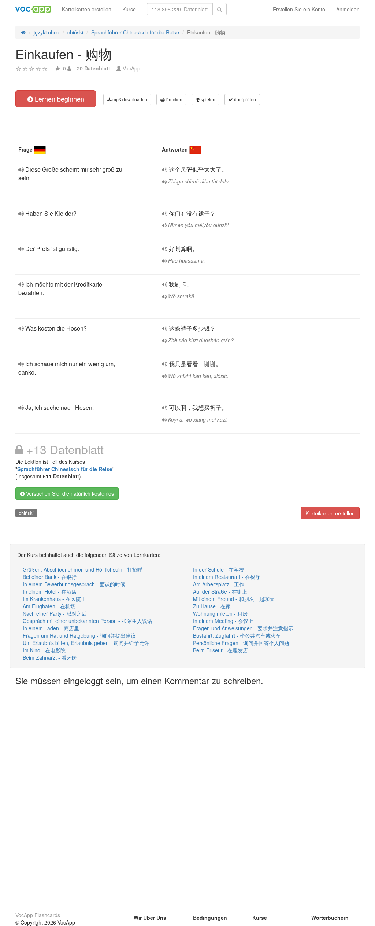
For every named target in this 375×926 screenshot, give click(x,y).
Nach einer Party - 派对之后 (55, 613)
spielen (207, 99)
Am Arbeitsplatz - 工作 (218, 584)
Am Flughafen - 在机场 (49, 606)
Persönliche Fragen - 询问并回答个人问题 (241, 642)
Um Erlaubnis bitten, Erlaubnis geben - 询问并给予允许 (86, 642)
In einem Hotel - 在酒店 (50, 591)
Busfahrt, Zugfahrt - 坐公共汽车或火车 (237, 635)
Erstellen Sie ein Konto (299, 9)
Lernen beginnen (58, 98)
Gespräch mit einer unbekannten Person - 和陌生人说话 (87, 620)
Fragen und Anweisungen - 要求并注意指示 (243, 628)
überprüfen (244, 99)
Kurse (129, 9)
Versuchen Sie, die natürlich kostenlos (69, 493)
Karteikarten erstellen (86, 9)
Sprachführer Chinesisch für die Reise (64, 469)
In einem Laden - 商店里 (51, 628)
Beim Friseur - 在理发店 (220, 650)
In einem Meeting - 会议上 (223, 620)
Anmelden (348, 9)
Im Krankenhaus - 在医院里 (54, 598)
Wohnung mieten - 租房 (220, 613)
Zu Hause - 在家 (212, 606)
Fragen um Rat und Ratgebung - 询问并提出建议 (79, 635)
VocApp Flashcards (37, 915)
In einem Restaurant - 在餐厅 (226, 576)
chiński (26, 512)
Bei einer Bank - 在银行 (50, 576)
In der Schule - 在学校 (218, 569)
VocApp (131, 68)
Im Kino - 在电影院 (44, 650)
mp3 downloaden (129, 99)
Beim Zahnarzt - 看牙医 (50, 657)
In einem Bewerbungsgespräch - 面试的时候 (74, 584)
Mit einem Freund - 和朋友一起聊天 (234, 598)
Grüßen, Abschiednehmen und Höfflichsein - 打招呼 (82, 569)
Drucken (173, 99)
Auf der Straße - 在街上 (220, 591)
